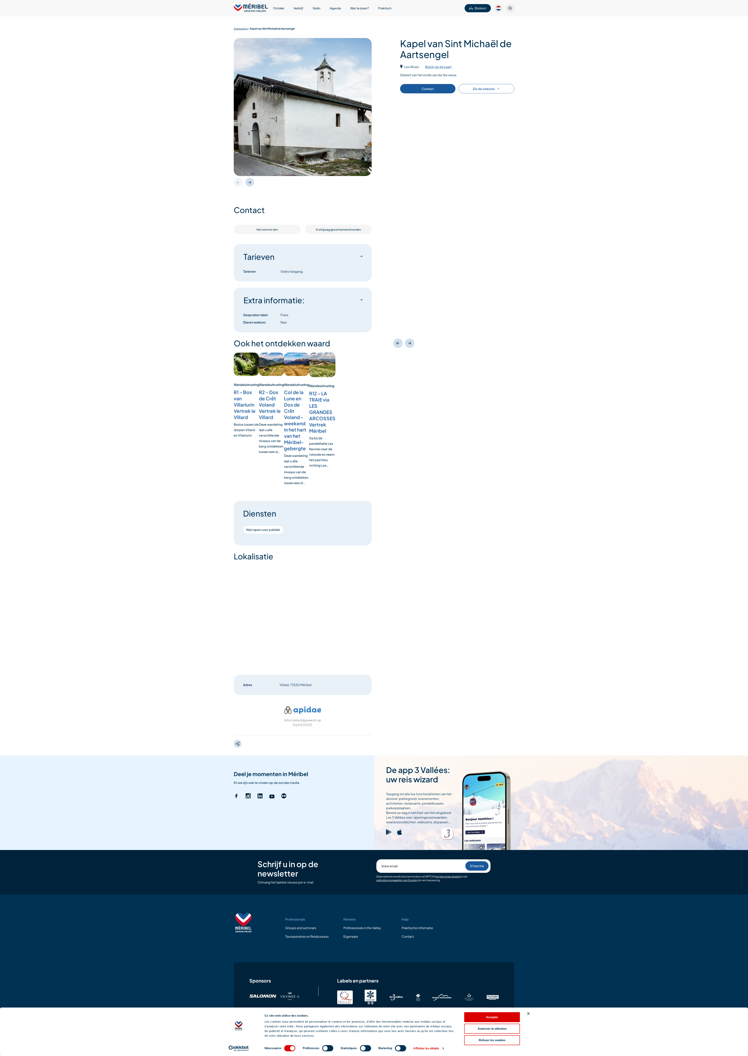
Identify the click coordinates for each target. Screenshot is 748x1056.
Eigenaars (350, 936)
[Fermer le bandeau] (528, 1013)
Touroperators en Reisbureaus (307, 936)
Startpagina (241, 28)
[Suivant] (409, 343)
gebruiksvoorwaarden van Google (396, 880)
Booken (480, 8)
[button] (249, 182)
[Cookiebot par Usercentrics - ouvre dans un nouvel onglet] (239, 1048)
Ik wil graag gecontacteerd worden (338, 229)
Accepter (492, 1017)
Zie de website (484, 89)
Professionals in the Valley (362, 928)
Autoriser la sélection (492, 1028)
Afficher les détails (426, 1048)
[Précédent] (398, 343)
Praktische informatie (417, 928)
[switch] (327, 1048)
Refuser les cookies (492, 1040)
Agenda (335, 8)
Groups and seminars (300, 928)
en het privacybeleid (448, 876)
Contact (428, 89)
